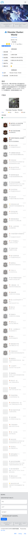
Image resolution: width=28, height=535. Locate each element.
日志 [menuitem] (25, 533)
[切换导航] (25, 2)
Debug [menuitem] (20, 533)
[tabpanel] (14, 293)
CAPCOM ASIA (14, 37)
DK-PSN (3, 530)
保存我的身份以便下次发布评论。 (10, 516)
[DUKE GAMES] (2, 2)
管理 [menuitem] (15, 533)
